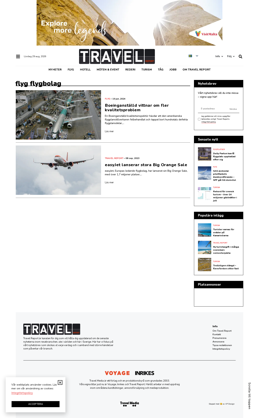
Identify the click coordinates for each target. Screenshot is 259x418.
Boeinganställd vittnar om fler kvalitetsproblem (137, 108)
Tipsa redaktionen (222, 345)
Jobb (173, 69)
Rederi (130, 69)
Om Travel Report (197, 69)
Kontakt (217, 334)
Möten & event (108, 69)
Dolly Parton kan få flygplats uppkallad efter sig (224, 156)
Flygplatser (219, 149)
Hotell (85, 69)
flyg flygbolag (38, 83)
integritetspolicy (208, 122)
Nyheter (55, 69)
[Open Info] (222, 56)
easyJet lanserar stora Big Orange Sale (146, 165)
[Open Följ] (233, 56)
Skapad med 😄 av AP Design (222, 404)
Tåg (160, 69)
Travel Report (114, 158)
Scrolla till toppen (249, 395)
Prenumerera (219, 338)
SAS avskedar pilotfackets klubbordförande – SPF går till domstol (224, 175)
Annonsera (218, 341)
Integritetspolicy (221, 348)
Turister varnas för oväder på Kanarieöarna (223, 232)
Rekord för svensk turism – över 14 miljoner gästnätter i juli (225, 196)
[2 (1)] (129, 45)
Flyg (71, 69)
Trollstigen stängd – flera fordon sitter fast (226, 267)
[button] (60, 382)
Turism (146, 69)
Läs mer (109, 131)
